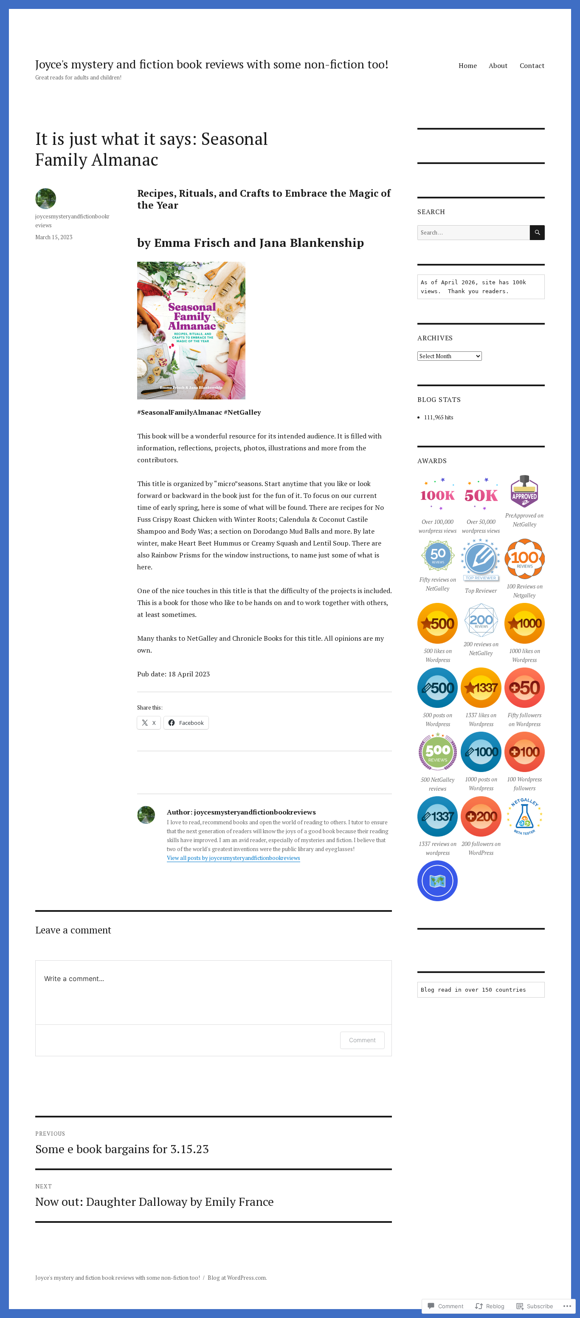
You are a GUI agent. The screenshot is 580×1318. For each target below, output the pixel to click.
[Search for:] (473, 232)
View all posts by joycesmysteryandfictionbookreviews (233, 858)
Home (468, 65)
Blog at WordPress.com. (237, 1277)
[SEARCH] (537, 232)
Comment (362, 1040)
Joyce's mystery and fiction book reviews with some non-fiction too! (212, 64)
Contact (532, 65)
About (498, 65)
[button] (437, 506)
